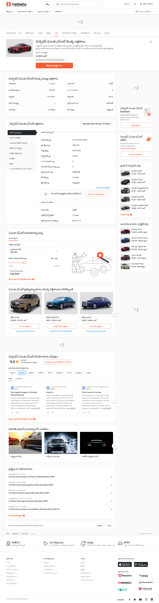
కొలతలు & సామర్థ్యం (15, 148)
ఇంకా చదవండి (108, 48)
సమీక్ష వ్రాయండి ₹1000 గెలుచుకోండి (58, 362)
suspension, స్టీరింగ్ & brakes (18, 143)
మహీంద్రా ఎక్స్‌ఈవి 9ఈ (138, 246)
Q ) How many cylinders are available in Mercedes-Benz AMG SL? (34, 509)
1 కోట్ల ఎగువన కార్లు (53, 456)
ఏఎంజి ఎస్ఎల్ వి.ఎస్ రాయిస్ (25, 331)
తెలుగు (126, 4)
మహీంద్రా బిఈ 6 (136, 229)
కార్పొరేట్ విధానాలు (11, 576)
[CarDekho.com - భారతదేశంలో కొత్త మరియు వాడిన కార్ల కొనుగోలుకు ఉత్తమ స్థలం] (16, 4)
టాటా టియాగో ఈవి (137, 264)
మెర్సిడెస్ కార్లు (124, 214)
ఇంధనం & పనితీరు (15, 138)
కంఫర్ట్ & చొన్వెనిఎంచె (15, 153)
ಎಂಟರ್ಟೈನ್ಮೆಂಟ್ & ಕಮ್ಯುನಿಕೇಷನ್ (20, 169)
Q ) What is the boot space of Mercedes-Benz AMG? (29, 493)
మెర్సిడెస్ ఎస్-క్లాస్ (137, 179)
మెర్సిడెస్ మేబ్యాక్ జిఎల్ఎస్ (140, 188)
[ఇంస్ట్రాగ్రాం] (146, 600)
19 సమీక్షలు (44, 53)
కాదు (109, 525)
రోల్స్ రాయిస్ (15, 317)
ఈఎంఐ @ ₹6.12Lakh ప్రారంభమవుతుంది (50, 60)
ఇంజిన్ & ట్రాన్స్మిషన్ (15, 132)
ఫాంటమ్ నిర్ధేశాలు (96, 326)
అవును (99, 525)
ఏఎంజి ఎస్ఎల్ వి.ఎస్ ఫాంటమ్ (96, 331)
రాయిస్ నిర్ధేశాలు (25, 326)
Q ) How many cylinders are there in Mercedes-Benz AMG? (32, 477)
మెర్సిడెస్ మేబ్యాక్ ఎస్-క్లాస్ (139, 205)
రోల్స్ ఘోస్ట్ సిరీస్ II (52, 317)
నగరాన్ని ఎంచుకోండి (144, 11)
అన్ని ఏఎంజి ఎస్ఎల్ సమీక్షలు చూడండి (21, 419)
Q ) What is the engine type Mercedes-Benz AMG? (28, 501)
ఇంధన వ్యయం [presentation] (13, 238)
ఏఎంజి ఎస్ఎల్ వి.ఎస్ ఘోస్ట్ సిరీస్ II (61, 331)
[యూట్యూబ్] (140, 600)
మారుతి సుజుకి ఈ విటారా (139, 238)
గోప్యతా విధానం (10, 573)
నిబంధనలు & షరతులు (12, 569)
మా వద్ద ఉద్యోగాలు (11, 566)
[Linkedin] (152, 600)
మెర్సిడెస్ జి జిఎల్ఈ (137, 197)
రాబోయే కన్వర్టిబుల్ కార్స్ (90, 456)
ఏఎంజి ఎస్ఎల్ (10, 33)
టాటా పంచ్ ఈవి (136, 255)
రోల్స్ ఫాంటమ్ (86, 317)
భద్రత (11, 164)
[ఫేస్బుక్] (129, 600)
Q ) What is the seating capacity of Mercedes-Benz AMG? (31, 485)
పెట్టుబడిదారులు (10, 580)
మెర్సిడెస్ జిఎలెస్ (136, 171)
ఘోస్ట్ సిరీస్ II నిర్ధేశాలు (61, 326)
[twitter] (135, 600)
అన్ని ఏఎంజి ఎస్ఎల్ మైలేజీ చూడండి (20, 279)
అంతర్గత (12, 158)
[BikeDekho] (125, 576)
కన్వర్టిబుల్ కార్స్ (16, 456)
